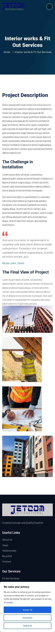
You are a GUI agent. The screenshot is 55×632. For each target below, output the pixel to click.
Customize (27, 617)
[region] (27, 607)
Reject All (27, 625)
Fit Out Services (10, 578)
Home (7, 52)
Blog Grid (7, 556)
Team (5, 545)
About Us (7, 539)
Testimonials (9, 550)
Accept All (27, 609)
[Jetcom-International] (13, 6)
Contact (6, 561)
